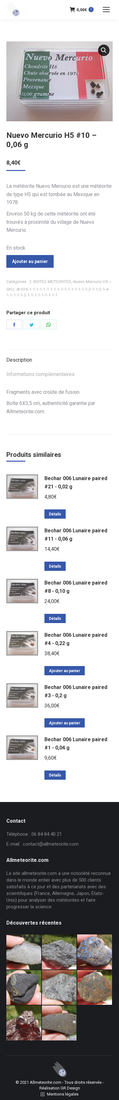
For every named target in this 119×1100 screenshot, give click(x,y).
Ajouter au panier (30, 261)
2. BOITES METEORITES (50, 281)
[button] (103, 50)
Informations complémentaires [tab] (40, 374)
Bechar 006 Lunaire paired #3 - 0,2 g (75, 691)
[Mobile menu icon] (106, 9)
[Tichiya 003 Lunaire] (59, 952)
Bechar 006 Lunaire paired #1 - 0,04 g (75, 743)
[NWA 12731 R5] (24, 988)
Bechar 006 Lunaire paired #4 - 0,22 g (75, 639)
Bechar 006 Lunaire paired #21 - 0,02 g (75, 482)
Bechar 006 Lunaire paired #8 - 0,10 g (75, 587)
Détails (55, 514)
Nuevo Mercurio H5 (90, 281)
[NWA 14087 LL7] (59, 988)
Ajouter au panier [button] (64, 671)
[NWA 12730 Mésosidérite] (95, 952)
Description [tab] (19, 360)
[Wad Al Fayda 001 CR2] (59, 1023)
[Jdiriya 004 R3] (95, 988)
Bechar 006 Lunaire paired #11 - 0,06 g (75, 535)
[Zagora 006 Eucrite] (24, 952)
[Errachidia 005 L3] (24, 1023)
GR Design (70, 1088)
